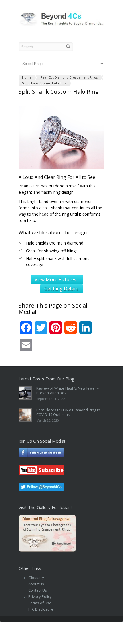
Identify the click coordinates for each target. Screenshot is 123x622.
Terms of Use (39, 602)
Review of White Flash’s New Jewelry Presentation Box (67, 390)
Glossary (36, 577)
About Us (36, 583)
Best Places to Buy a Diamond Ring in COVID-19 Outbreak (68, 412)
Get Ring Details (61, 288)
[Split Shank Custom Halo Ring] (61, 137)
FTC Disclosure (40, 609)
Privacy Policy (40, 596)
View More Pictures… (57, 279)
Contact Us (37, 590)
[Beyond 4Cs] (61, 25)
